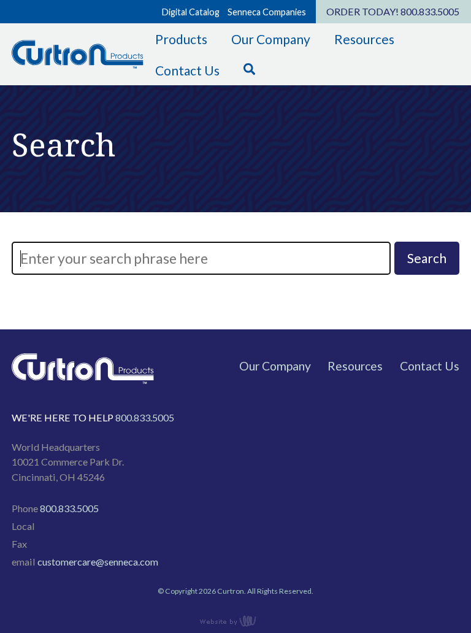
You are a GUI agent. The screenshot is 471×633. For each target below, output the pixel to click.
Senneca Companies (267, 12)
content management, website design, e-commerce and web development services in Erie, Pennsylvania (235, 620)
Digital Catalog (190, 12)
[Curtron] (77, 66)
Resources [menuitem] (364, 39)
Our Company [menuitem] (270, 39)
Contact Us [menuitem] (187, 70)
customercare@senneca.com (97, 561)
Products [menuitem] (181, 39)
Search (426, 258)
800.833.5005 (429, 11)
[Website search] (250, 70)
